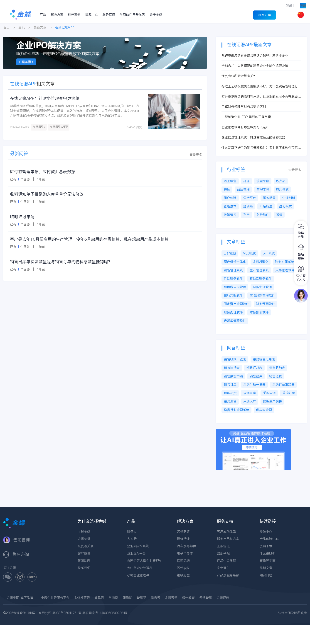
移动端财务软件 (261, 278)
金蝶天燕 (171, 597)
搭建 (246, 181)
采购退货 (230, 401)
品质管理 (243, 189)
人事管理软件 (285, 270)
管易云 (99, 597)
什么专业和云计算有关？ (238, 76)
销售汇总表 (254, 367)
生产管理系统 (259, 270)
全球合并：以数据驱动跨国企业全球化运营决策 (254, 65)
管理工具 (262, 189)
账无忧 (127, 597)
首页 (6, 27)
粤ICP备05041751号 (66, 613)
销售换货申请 (233, 376)
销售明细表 (277, 367)
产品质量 (266, 206)
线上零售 (230, 181)
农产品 (280, 181)
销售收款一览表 (235, 359)
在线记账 (38, 127)
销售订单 (230, 384)
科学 (246, 214)
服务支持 (108, 14)
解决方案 (57, 14)
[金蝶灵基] (253, 431)
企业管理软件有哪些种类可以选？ (245, 127)
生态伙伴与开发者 (132, 14)
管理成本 (230, 206)
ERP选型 (230, 253)
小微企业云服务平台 (55, 597)
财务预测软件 (265, 304)
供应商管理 (264, 410)
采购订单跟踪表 (283, 384)
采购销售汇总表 (264, 359)
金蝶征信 (223, 597)
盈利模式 (285, 206)
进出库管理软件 (235, 320)
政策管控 (230, 214)
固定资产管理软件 (236, 304)
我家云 (155, 597)
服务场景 (269, 198)
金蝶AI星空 (260, 262)
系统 (279, 214)
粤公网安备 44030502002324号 (105, 613)
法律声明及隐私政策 (292, 613)
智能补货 (230, 393)
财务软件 (262, 214)
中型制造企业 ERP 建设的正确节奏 (246, 117)
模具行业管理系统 (236, 410)
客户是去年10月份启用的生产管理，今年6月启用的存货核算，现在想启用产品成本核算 (89, 239)
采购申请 (269, 393)
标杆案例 (74, 14)
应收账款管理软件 (262, 295)
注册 (303, 5)
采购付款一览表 (254, 384)
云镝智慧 (205, 597)
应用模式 (282, 189)
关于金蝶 (156, 14)
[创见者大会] (105, 39)
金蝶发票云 (82, 597)
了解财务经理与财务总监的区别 (243, 106)
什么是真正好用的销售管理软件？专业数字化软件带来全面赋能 (261, 147)
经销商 (248, 206)
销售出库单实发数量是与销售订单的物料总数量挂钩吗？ (61, 262)
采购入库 (249, 401)
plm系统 (269, 253)
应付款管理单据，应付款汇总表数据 (42, 171)
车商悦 (113, 597)
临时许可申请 (22, 216)
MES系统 (249, 253)
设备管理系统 (233, 270)
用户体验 (230, 198)
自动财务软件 (233, 278)
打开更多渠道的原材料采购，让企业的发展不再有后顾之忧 (261, 96)
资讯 (21, 27)
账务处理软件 (233, 312)
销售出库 (256, 376)
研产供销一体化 (235, 262)
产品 (43, 14)
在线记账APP (58, 127)
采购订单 (288, 393)
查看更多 (195, 154)
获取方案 (264, 15)
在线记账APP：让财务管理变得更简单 (44, 98)
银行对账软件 (233, 295)
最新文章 (40, 27)
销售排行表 (232, 367)
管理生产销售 (272, 401)
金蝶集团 (13, 597)
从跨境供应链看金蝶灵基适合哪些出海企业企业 (254, 55)
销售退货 (275, 376)
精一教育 (188, 597)
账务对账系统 (284, 262)
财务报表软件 (259, 312)
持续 (227, 189)
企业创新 (288, 198)
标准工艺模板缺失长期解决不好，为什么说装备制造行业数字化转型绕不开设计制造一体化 (261, 86)
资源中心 (91, 14)
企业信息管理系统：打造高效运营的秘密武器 (253, 137)
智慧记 (141, 597)
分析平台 (249, 198)
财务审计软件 (262, 287)
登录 (289, 5)
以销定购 (249, 393)
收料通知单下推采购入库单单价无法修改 (47, 194)
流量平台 (262, 181)
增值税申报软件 (235, 287)
